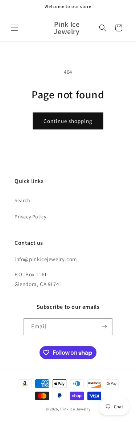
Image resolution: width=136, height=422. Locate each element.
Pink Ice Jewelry (75, 409)
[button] (14, 28)
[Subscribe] (104, 326)
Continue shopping (68, 121)
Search (22, 200)
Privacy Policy (30, 216)
